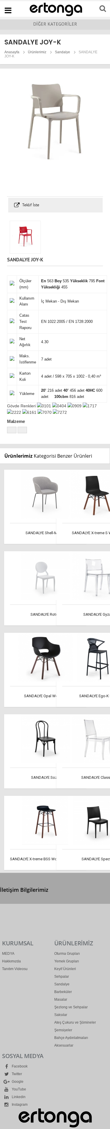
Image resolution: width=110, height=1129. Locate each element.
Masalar (60, 999)
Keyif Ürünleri (65, 969)
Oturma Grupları (67, 954)
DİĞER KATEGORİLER (55, 24)
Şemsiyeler (63, 1030)
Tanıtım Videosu (15, 969)
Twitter (16, 1074)
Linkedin (18, 1097)
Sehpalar (61, 976)
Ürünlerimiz (37, 52)
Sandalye (62, 52)
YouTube (18, 1089)
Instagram (19, 1105)
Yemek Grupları (66, 961)
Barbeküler (63, 992)
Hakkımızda (11, 961)
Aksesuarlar (63, 1045)
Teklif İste (30, 204)
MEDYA (8, 954)
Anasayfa (11, 52)
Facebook (19, 1066)
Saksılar (60, 1015)
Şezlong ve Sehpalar (71, 1007)
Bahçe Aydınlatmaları (71, 1038)
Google (17, 1082)
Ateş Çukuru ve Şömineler (75, 1022)
